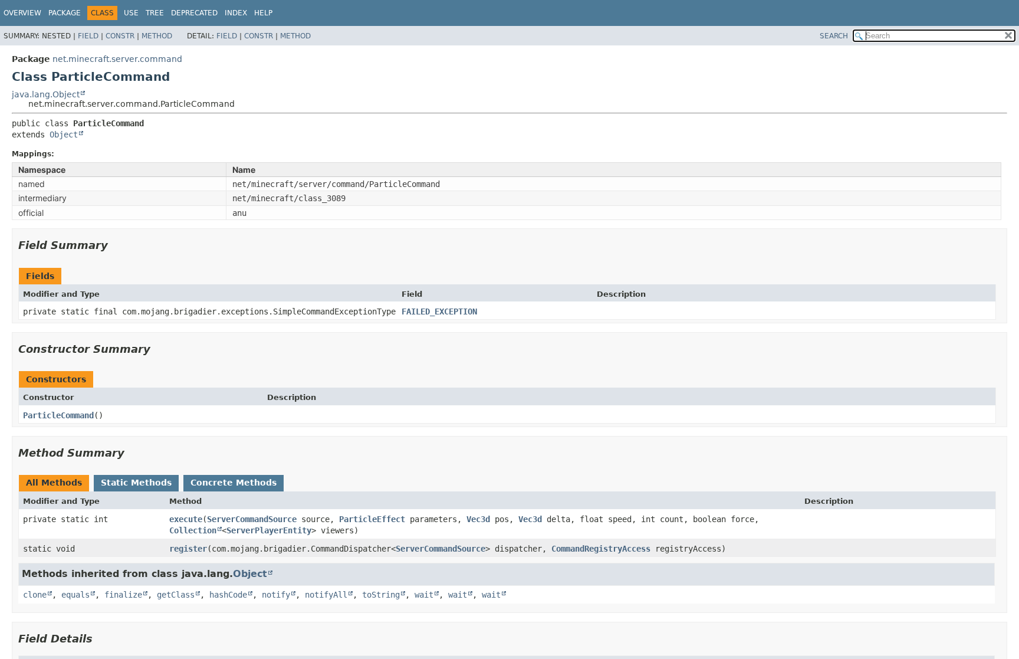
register (188, 548)
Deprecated (194, 13)
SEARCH (834, 36)
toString (381, 594)
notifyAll (326, 594)
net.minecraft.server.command (117, 59)
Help (263, 13)
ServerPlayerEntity (268, 530)
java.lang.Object (46, 94)
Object (64, 134)
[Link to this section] (116, 245)
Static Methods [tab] (136, 482)
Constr (120, 36)
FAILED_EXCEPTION (439, 311)
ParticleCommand (58, 415)
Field (88, 36)
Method (157, 36)
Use (131, 13)
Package (64, 13)
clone (35, 594)
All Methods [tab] (54, 482)
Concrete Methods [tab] (233, 482)
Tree (155, 13)
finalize (123, 594)
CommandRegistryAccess (600, 548)
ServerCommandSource (252, 519)
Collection (192, 530)
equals (75, 594)
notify (276, 594)
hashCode (228, 594)
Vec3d (478, 519)
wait (424, 594)
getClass (176, 594)
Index (236, 13)
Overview (22, 13)
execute (185, 519)
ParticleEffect (372, 519)
